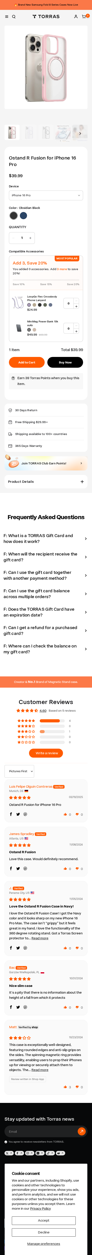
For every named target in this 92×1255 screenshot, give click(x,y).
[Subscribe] (82, 1131)
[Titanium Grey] (29, 330)
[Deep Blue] (50, 305)
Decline (44, 1232)
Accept (43, 1220)
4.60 (43, 711)
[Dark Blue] (23, 215)
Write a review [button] (47, 753)
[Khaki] (34, 305)
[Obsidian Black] (13, 215)
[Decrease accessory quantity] (76, 301)
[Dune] (34, 330)
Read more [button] (39, 938)
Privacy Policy (40, 1209)
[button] (6, 17)
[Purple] (29, 305)
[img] (20, 798)
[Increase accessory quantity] (76, 306)
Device (14, 186)
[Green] (45, 305)
